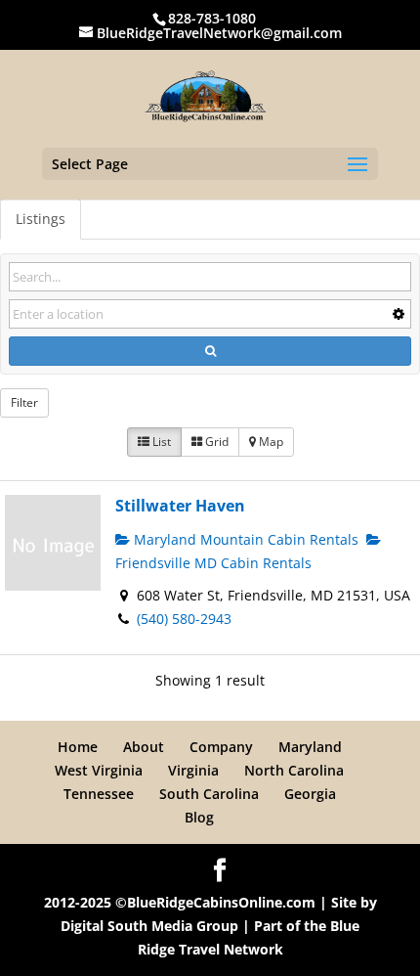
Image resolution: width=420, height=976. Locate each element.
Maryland (310, 746)
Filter (24, 402)
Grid (215, 441)
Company (221, 746)
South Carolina (209, 793)
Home (78, 746)
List (160, 441)
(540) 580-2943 (184, 618)
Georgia (310, 793)
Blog (199, 817)
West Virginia (99, 770)
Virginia (193, 770)
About (143, 746)
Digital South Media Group (149, 925)
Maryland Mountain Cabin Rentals (244, 539)
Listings (40, 218)
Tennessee (98, 793)
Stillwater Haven (180, 505)
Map (269, 441)
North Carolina (294, 770)
